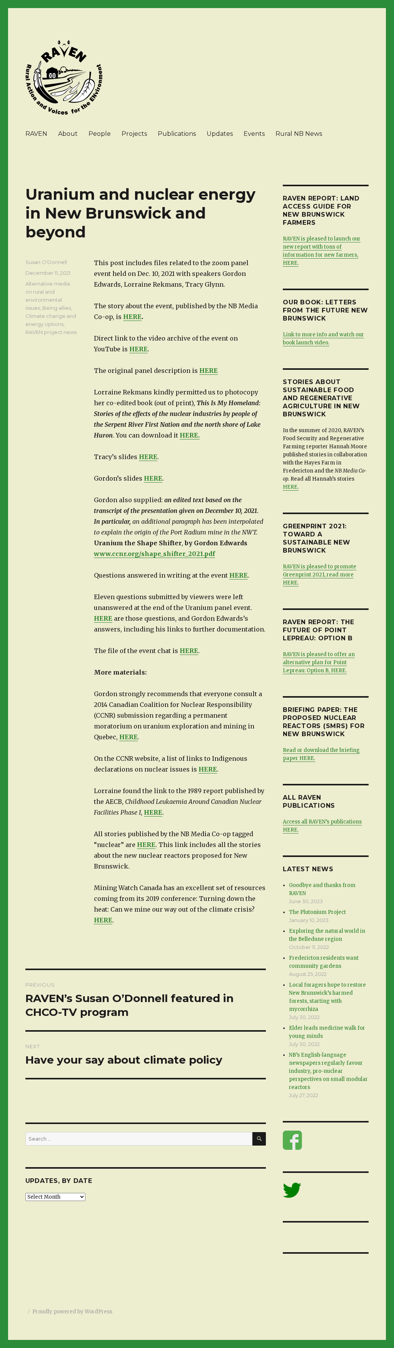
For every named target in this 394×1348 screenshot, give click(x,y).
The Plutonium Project (317, 912)
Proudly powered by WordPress (72, 1311)
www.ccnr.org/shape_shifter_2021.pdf (154, 554)
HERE (132, 317)
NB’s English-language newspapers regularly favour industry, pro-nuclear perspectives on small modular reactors (328, 1071)
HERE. (190, 435)
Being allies (56, 308)
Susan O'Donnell (46, 262)
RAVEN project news (51, 332)
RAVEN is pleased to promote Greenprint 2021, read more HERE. (319, 574)
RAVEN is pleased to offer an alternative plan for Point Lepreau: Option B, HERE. (319, 662)
